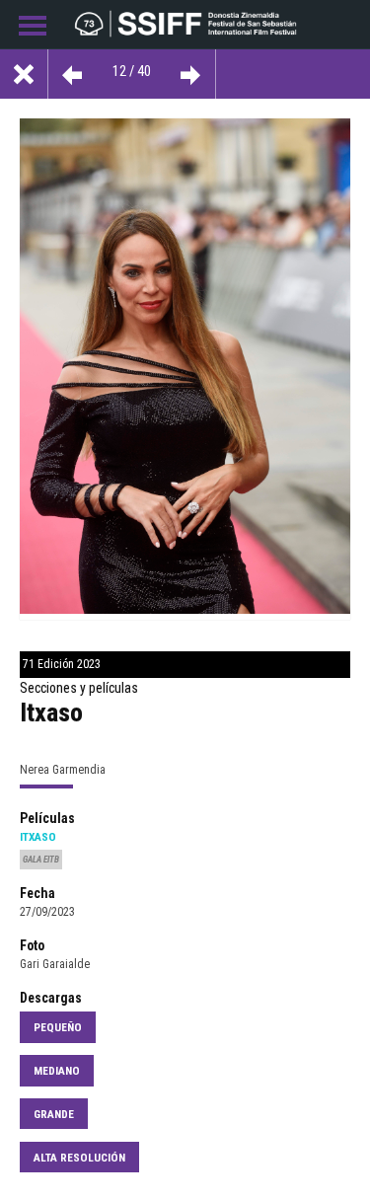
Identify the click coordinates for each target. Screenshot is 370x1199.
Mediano (57, 1071)
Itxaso (38, 837)
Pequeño (58, 1027)
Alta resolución (79, 1157)
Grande (54, 1114)
